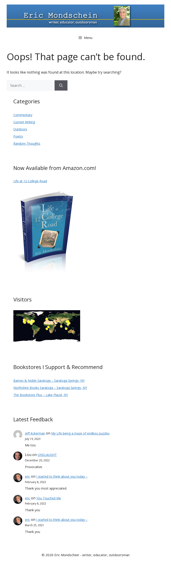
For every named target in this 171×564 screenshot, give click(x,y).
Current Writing (24, 122)
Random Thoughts (26, 143)
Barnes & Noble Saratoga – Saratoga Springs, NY (49, 380)
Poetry (18, 136)
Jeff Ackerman (35, 433)
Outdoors (20, 129)
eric (27, 476)
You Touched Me (48, 498)
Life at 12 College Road (30, 181)
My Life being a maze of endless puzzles (80, 433)
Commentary (22, 115)
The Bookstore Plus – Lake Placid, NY (40, 395)
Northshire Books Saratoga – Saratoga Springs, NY (50, 388)
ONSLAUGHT (47, 455)
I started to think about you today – (62, 476)
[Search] (61, 85)
